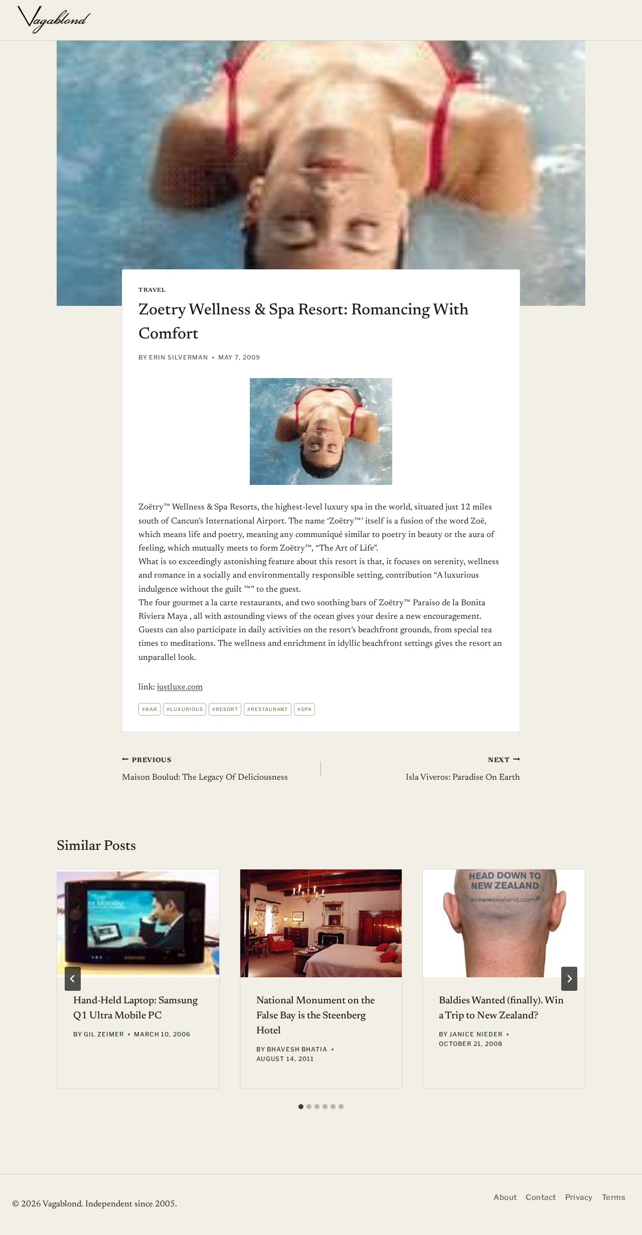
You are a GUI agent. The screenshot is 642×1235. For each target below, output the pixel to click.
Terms (613, 1197)
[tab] (300, 1106)
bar (149, 709)
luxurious (185, 709)
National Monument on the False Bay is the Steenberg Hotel (315, 1016)
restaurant (267, 709)
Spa (304, 709)
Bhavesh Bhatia (297, 1049)
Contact (541, 1197)
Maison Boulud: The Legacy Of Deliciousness (205, 769)
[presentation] (138, 923)
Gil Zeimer (104, 1034)
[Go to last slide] (73, 979)
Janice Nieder (475, 1034)
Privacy (579, 1197)
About (505, 1197)
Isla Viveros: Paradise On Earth (463, 769)
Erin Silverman (178, 357)
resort (225, 709)
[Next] (569, 979)
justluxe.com (180, 687)
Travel (152, 290)
